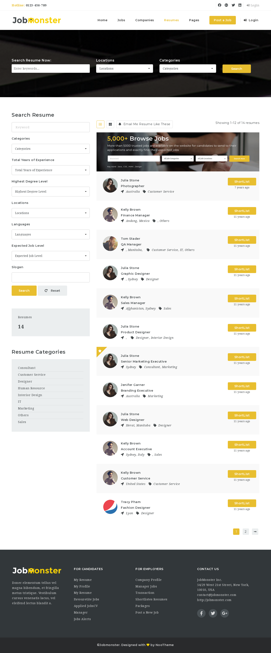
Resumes (171, 20)
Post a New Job (147, 612)
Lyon (129, 513)
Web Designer (132, 420)
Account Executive (136, 449)
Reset (55, 291)
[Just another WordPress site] (36, 20)
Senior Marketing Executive (144, 361)
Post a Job (222, 20)
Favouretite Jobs (86, 599)
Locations (105, 60)
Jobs (121, 20)
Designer (152, 279)
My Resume (83, 580)
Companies (144, 20)
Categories (169, 60)
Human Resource (31, 388)
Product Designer (135, 332)
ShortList (242, 182)
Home (102, 20)
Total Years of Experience (33, 160)
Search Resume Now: (31, 60)
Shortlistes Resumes (151, 599)
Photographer (132, 186)
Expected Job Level (28, 246)
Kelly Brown (131, 210)
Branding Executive (137, 390)
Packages (143, 606)
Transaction (145, 592)
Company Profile (149, 580)
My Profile (82, 586)
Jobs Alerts (82, 619)
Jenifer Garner (133, 385)
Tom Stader (130, 239)
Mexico (144, 221)
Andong (131, 221)
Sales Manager (133, 303)
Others (165, 221)
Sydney (133, 279)
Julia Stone (130, 180)
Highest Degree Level (29, 181)
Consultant (152, 367)
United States (136, 484)
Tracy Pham (131, 502)
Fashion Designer (135, 508)
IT (181, 250)
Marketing (169, 367)
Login (254, 5)
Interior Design (162, 337)
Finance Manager (135, 215)
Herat (130, 425)
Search (236, 69)
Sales (167, 308)
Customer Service (161, 191)
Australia (133, 191)
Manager (81, 612)
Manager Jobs (146, 586)
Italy (141, 454)
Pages (194, 20)
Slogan (17, 267)
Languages (21, 224)
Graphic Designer (135, 274)
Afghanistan (135, 308)
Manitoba (135, 250)
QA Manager (131, 244)
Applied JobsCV (86, 606)
